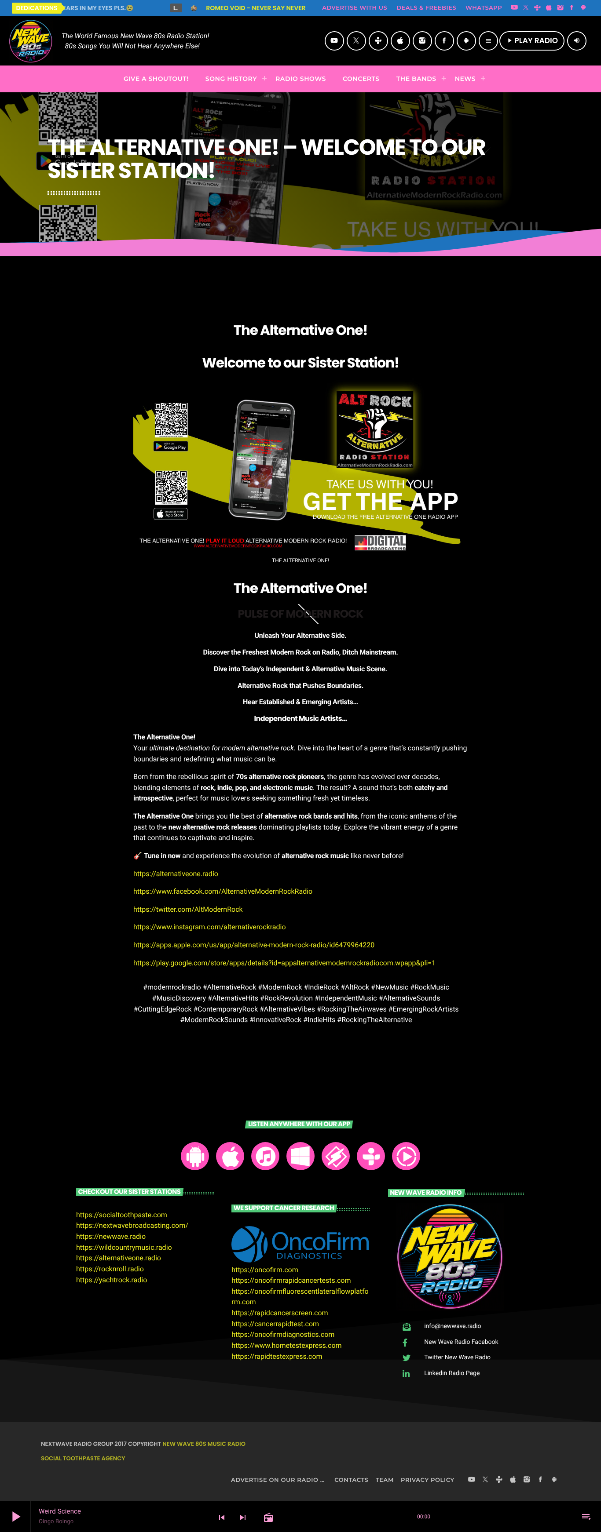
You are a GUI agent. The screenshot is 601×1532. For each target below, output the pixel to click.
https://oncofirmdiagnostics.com (282, 1334)
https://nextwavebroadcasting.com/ (132, 1225)
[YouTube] (514, 8)
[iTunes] (549, 8)
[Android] (583, 8)
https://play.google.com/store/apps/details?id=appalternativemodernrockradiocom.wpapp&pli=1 (284, 963)
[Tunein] (537, 8)
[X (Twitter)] (525, 8)
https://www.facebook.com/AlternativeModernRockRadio (222, 891)
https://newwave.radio (111, 1236)
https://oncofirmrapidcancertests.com (291, 1280)
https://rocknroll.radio (110, 1269)
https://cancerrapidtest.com (275, 1324)
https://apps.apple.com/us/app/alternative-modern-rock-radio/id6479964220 (253, 945)
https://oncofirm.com (264, 1270)
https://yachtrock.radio (111, 1280)
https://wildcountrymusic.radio (124, 1247)
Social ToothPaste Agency (83, 1458)
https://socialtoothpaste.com (121, 1215)
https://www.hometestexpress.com (286, 1345)
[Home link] (31, 41)
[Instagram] (560, 8)
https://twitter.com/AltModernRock (188, 909)
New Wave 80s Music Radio (204, 1444)
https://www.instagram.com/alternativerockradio (209, 927)
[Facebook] (571, 8)
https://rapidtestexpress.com (276, 1356)
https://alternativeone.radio (175, 874)
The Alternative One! (301, 588)
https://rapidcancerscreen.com (279, 1313)
